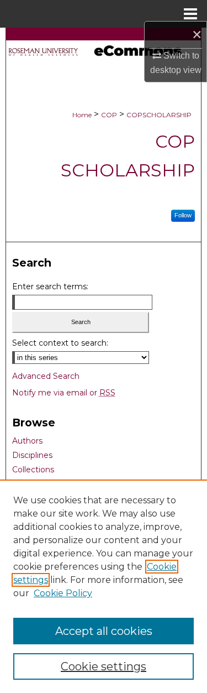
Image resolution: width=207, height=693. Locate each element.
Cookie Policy (63, 593)
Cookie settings (103, 666)
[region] (103, 586)
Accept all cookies (103, 631)
